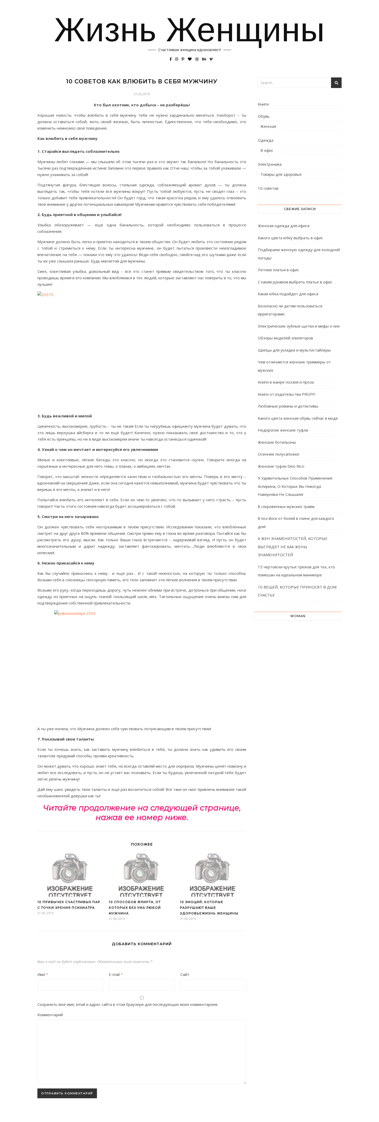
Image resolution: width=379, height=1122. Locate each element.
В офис (266, 150)
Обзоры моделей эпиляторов (285, 337)
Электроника (270, 164)
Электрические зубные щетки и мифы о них (299, 326)
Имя (42, 974)
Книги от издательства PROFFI (287, 394)
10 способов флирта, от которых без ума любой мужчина (135, 907)
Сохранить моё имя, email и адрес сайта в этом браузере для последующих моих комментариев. (127, 1004)
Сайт (184, 974)
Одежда (265, 140)
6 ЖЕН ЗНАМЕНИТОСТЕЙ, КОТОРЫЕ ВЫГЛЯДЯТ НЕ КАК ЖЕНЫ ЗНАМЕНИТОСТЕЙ (292, 546)
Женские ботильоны (277, 442)
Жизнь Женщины (189, 29)
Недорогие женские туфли (283, 430)
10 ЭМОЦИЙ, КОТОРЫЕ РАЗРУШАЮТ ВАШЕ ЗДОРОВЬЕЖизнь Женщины (209, 907)
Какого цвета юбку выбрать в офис (290, 237)
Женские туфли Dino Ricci (281, 466)
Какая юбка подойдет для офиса (288, 293)
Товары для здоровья (280, 174)
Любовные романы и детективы (288, 406)
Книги (263, 104)
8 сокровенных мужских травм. (286, 506)
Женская (268, 126)
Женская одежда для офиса (283, 225)
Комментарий (50, 1014)
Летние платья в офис (278, 269)
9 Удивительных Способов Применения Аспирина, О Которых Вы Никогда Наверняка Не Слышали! (295, 486)
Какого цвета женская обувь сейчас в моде (298, 418)
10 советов (268, 188)
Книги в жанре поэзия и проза (286, 382)
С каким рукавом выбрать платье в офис (295, 281)
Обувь (264, 116)
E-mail (116, 974)
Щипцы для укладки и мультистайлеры (294, 350)
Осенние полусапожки (278, 454)
